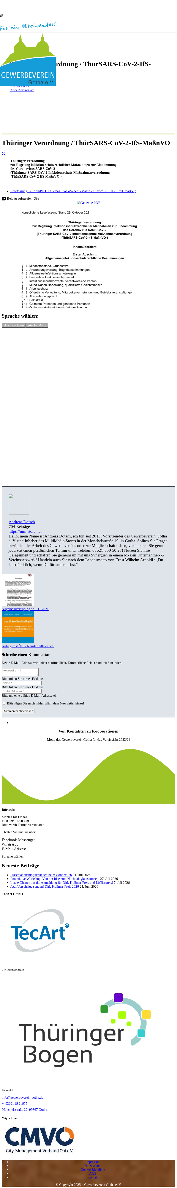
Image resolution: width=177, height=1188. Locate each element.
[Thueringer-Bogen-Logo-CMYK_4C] (85, 1083)
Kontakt (92, 1177)
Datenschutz (92, 1166)
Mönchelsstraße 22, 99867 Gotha (24, 1109)
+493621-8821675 (14, 1103)
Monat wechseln (13, 325)
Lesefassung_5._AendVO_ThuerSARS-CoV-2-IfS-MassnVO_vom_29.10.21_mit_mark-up (73, 191)
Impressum (92, 1162)
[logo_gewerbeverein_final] (28, 85)
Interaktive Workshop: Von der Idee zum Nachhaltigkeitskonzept (54, 879)
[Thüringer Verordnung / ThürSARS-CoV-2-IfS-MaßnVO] (85, 307)
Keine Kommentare (22, 90)
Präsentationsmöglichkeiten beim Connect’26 (41, 875)
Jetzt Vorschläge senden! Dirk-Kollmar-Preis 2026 (44, 886)
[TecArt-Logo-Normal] (39, 961)
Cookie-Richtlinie (93, 1169)
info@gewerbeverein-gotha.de (22, 1097)
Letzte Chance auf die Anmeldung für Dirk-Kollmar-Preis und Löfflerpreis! (61, 882)
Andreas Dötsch (22, 522)
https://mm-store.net (25, 531)
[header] (39, 1154)
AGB (93, 1173)
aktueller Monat (36, 325)
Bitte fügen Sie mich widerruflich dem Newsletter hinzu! (45, 703)
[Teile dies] (3, 153)
